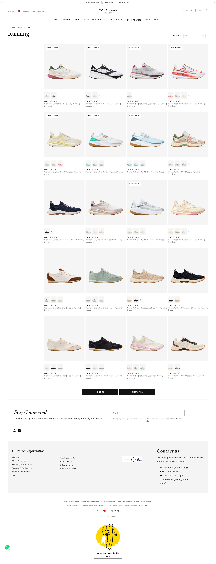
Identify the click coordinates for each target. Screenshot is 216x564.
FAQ (14, 475)
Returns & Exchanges (22, 468)
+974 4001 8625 (170, 471)
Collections (25, 27)
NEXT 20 (100, 392)
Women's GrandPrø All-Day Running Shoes (104, 172)
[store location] (19, 11)
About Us (16, 457)
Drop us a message (172, 475)
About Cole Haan (20, 461)
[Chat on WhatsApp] (8, 547)
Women (15, 27)
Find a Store (66, 461)
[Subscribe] (181, 413)
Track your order (68, 458)
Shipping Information (22, 464)
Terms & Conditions (21, 472)
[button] (57, 20)
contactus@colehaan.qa (175, 467)
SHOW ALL (137, 392)
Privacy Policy (66, 465)
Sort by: (177, 35)
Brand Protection (68, 469)
